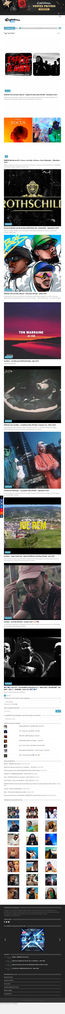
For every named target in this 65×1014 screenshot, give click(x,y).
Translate (15, 704)
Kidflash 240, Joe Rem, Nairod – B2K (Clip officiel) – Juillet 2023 (25, 293)
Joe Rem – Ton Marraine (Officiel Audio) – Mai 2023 (21, 361)
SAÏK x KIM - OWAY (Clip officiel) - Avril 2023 (29, 736)
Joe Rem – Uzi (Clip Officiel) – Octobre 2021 (18, 622)
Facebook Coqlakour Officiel (13, 800)
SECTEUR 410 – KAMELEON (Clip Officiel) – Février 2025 (17, 774)
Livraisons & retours (9, 980)
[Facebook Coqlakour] (4, 922)
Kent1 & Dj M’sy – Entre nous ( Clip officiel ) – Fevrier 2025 (18, 780)
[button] (13, 813)
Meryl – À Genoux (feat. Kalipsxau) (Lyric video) (15, 792)
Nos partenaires (8, 993)
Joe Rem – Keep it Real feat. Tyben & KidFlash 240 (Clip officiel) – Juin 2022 (29, 556)
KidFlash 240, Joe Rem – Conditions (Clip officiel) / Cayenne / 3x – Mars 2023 (30, 425)
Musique (48, 28)
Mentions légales (8, 990)
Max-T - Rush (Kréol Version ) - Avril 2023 (29, 755)
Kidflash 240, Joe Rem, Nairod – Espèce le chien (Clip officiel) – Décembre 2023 (30, 94)
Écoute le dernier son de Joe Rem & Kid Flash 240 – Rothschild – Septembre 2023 (31, 228)
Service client (7, 984)
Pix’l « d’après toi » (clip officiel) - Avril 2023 (29, 731)
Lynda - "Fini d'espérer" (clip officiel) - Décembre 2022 (32, 745)
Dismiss (15, 1003)
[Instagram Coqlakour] (9, 922)
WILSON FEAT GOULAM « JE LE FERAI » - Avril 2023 (31, 740)
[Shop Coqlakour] (32, 5)
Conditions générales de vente (11, 987)
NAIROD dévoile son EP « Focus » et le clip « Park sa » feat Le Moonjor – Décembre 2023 (32, 161)
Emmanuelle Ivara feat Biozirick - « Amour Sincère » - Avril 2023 (34, 750)
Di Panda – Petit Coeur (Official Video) (13, 789)
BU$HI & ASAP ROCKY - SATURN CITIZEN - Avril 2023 (31, 726)
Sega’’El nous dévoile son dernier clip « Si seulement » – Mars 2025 (20, 767)
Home (58, 33)
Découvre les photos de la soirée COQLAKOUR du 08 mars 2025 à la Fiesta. (26, 28)
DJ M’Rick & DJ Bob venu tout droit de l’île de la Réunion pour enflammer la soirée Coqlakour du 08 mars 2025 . (30, 784)
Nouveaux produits (8, 977)
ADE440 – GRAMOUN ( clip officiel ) (12, 764)
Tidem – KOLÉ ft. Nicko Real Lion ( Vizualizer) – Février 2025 (18, 777)
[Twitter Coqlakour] (7, 922)
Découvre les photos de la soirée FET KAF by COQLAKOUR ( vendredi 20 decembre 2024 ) (25, 795)
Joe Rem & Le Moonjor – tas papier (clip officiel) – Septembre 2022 (26, 490)
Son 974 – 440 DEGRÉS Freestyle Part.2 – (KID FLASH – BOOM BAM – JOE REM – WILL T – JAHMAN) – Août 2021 (32, 688)
